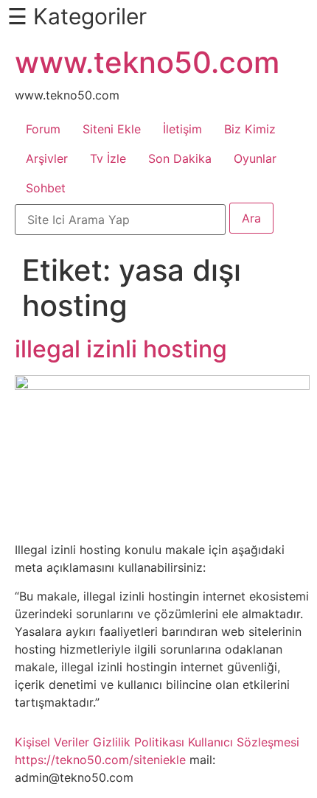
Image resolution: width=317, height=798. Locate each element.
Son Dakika (180, 158)
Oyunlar (255, 158)
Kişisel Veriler (52, 742)
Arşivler (47, 158)
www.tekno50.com (147, 62)
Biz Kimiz (250, 129)
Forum (43, 129)
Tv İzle (108, 158)
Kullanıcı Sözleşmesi (243, 742)
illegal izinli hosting (121, 349)
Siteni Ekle (112, 129)
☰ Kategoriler (77, 16)
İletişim (182, 129)
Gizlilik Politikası (138, 742)
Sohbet (46, 188)
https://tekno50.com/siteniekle (100, 759)
